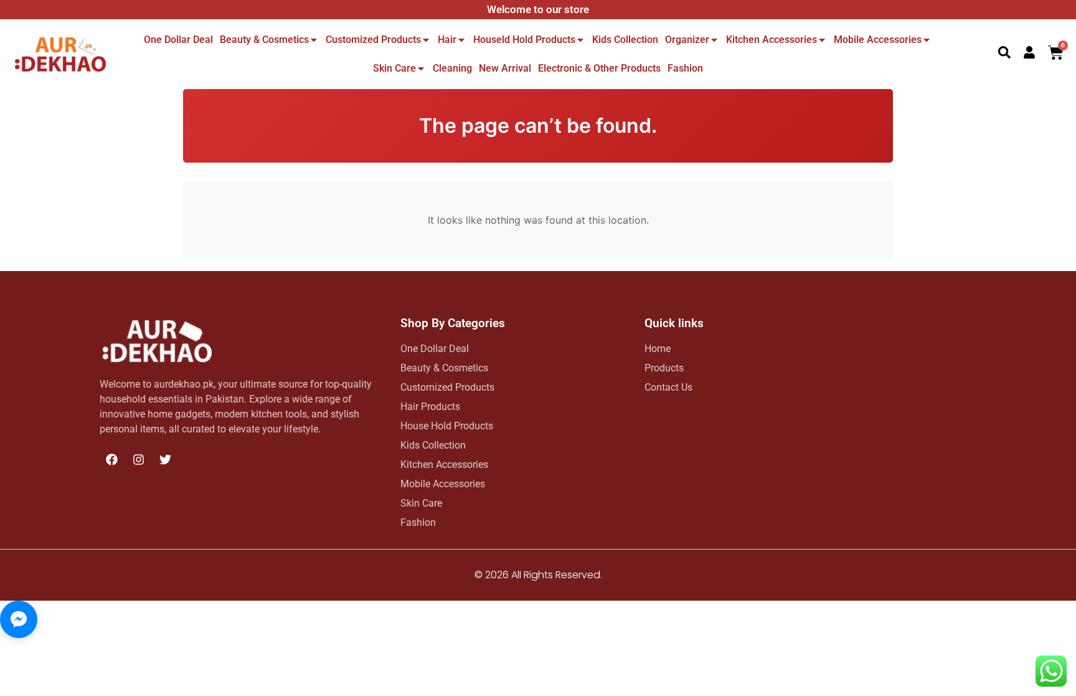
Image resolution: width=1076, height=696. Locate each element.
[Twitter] (165, 459)
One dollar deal (178, 39)
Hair (447, 39)
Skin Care (394, 68)
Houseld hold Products (524, 39)
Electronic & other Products (599, 68)
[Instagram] (138, 459)
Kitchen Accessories (771, 39)
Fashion (685, 68)
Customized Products (373, 39)
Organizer (687, 39)
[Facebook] (111, 459)
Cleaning (452, 68)
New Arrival (505, 68)
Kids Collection (625, 39)
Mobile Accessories (878, 39)
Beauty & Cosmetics (264, 39)
